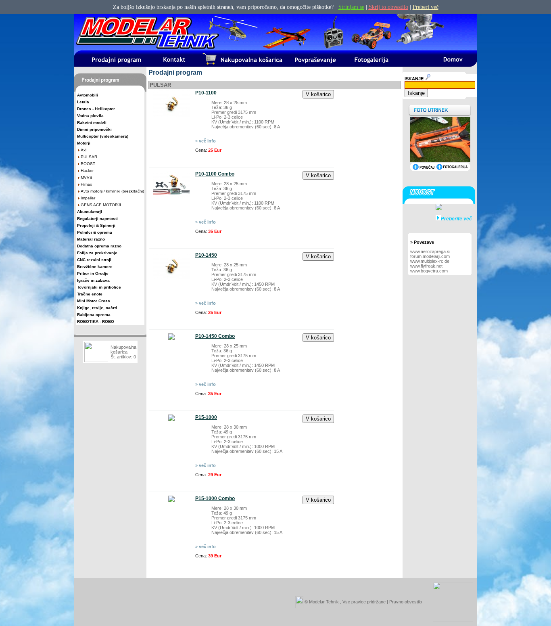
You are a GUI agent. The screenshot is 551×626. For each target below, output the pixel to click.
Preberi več (425, 7)
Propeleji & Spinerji (96, 225)
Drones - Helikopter (96, 109)
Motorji (83, 143)
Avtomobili (87, 95)
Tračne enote (89, 294)
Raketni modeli (91, 122)
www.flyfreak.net (426, 266)
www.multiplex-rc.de (429, 261)
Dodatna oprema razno (99, 246)
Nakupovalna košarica (123, 349)
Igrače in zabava (93, 280)
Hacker (87, 170)
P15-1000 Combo (215, 498)
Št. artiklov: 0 (123, 356)
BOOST (88, 163)
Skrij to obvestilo (388, 7)
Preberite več (456, 219)
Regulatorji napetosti (97, 218)
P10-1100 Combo (214, 174)
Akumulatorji (89, 211)
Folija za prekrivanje (97, 253)
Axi (83, 150)
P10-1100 (206, 93)
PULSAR (89, 157)
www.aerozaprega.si (430, 251)
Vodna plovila (90, 115)
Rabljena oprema (94, 314)
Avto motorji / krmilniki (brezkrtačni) (112, 191)
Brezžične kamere (95, 266)
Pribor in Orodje (93, 273)
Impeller (88, 198)
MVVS (86, 177)
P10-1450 (206, 255)
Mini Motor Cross (93, 301)
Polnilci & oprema (94, 232)
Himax (86, 184)
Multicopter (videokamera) (102, 136)
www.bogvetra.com (429, 270)
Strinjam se (351, 7)
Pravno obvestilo (405, 601)
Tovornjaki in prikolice (99, 287)
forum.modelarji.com (430, 256)
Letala (83, 102)
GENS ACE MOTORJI (101, 205)
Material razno (91, 239)
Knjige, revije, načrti (97, 308)
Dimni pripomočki (94, 129)
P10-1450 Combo (215, 336)
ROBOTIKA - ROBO (95, 321)
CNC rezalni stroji (94, 260)
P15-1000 (206, 417)
